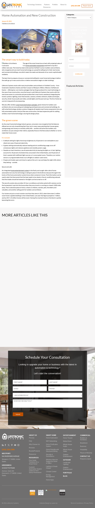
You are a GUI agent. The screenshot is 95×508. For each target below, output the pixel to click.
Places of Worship (86, 453)
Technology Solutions (34, 4)
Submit (18, 414)
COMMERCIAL (85, 435)
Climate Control (51, 471)
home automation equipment (34, 65)
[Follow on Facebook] (5, 444)
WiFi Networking (51, 441)
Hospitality (83, 449)
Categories (70, 14)
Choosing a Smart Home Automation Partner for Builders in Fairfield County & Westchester (47, 278)
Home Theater (68, 438)
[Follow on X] (8, 444)
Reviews (32, 448)
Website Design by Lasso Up (48, 503)
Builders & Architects (9, 23)
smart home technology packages (26, 105)
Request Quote (87, 5)
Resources (46, 7)
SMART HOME (51, 435)
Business (83, 446)
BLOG (65, 476)
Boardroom (83, 443)
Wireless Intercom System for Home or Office (52, 461)
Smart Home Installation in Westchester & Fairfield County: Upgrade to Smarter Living (47, 248)
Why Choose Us (34, 444)
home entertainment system (20, 170)
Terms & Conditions (77, 503)
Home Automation (52, 438)
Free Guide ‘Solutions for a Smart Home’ (34, 462)
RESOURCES (34, 457)
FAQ (30, 441)
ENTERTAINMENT (69, 435)
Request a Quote (85, 459)
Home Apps (50, 480)
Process (31, 438)
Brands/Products (34, 451)
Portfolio (55, 4)
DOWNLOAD (78, 74)
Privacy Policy (88, 503)
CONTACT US (85, 456)
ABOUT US (33, 435)
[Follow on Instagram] (18, 444)
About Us (63, 4)
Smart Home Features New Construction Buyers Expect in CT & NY (79, 169)
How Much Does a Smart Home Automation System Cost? (47, 337)
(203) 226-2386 (75, 6)
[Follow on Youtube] (14, 444)
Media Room (67, 441)
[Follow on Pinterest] (11, 444)
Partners (47, 4)
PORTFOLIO (67, 473)
